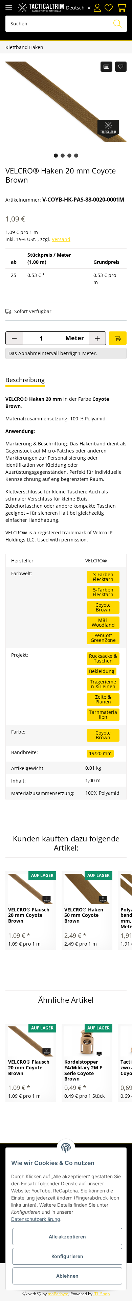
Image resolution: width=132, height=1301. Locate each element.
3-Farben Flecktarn (103, 576)
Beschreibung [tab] (25, 380)
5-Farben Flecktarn (103, 592)
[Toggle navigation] (8, 7)
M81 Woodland (103, 622)
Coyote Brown (103, 607)
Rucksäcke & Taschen (103, 658)
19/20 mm (100, 753)
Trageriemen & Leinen (103, 684)
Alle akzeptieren (67, 1236)
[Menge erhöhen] (97, 338)
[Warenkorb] (121, 8)
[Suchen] (117, 24)
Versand (61, 239)
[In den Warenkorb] (118, 338)
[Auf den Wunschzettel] (121, 67)
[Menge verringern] (14, 338)
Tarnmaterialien (103, 714)
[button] (97, 8)
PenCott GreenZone (103, 637)
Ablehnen (67, 1276)
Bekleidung (101, 671)
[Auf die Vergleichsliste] (106, 67)
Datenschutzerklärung (35, 1219)
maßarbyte (58, 1294)
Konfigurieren (67, 1256)
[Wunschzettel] (109, 8)
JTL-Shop (101, 1294)
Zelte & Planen (103, 699)
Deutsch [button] (75, 7)
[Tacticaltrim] (41, 7)
